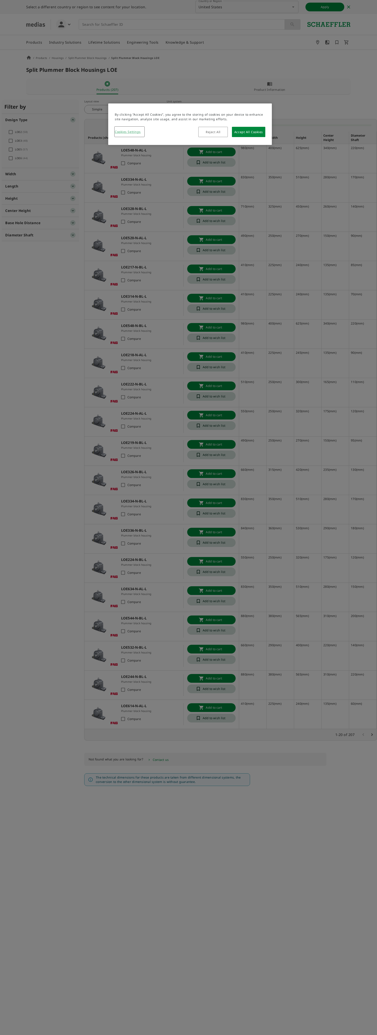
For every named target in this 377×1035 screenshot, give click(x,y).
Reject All (213, 132)
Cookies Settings (128, 132)
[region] (190, 124)
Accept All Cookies (248, 132)
